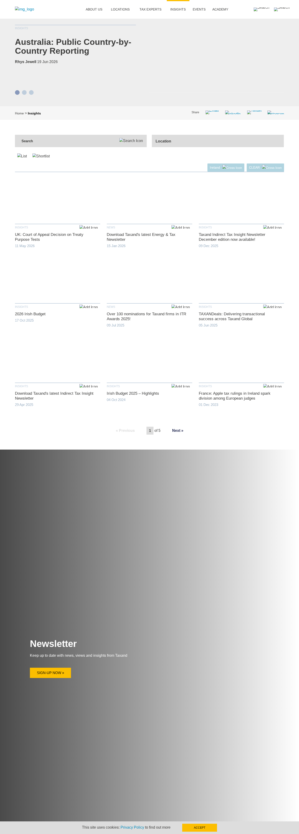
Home (19, 113)
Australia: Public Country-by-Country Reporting (73, 46)
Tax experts (150, 9)
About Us (94, 9)
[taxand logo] (24, 9)
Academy (220, 9)
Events (199, 9)
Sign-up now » (50, 673)
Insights (178, 9)
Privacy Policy (132, 827)
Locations (120, 9)
